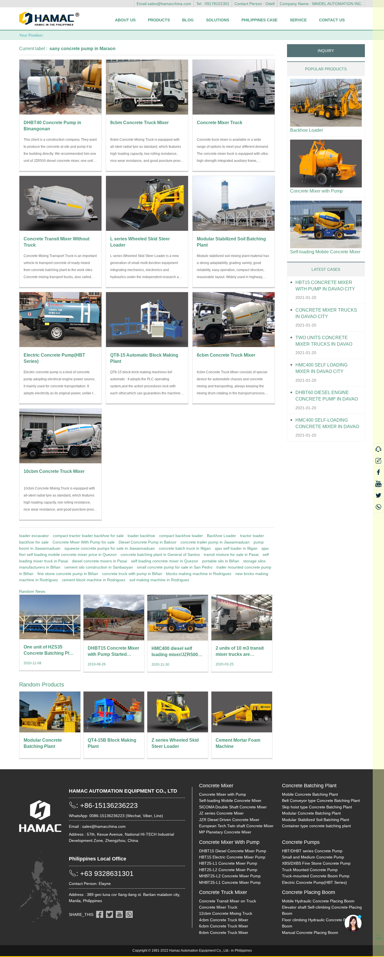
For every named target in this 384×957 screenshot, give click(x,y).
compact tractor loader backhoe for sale (88, 535)
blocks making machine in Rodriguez (198, 573)
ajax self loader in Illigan (236, 548)
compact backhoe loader (181, 535)
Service (298, 20)
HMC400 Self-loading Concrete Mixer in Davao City (327, 424)
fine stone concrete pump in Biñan (67, 573)
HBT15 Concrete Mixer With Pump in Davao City (325, 285)
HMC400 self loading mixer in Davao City (321, 368)
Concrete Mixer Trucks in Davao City (326, 313)
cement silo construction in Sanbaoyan (98, 567)
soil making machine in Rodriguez (159, 580)
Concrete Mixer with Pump (316, 191)
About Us (125, 20)
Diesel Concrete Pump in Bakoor (148, 542)
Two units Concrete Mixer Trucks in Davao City (323, 341)
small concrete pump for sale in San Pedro (175, 567)
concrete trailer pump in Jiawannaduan (215, 542)
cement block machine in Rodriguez (93, 580)
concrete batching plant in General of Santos (160, 554)
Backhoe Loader (221, 535)
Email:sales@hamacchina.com (164, 3)
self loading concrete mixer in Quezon (164, 561)
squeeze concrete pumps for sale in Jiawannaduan (109, 548)
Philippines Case (259, 20)
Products (159, 20)
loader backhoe (141, 535)
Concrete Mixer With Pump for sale (84, 542)
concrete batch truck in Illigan (185, 548)
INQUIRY (326, 50)
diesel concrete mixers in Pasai (99, 561)
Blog (188, 20)
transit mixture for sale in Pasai (231, 554)
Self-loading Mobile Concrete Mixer (325, 251)
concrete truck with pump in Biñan (132, 573)
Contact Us (332, 20)
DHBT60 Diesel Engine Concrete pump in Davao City (326, 396)
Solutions (217, 20)
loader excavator (34, 535)
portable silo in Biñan (220, 561)
